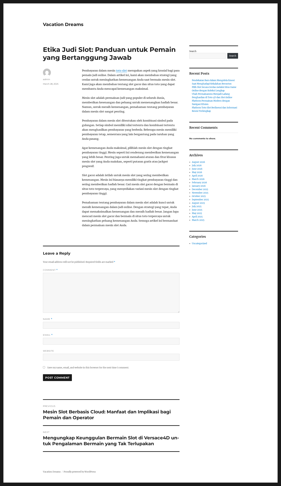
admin (46, 79)
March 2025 (198, 220)
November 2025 (200, 192)
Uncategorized (199, 243)
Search (192, 51)
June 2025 (197, 209)
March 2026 (198, 179)
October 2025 (199, 196)
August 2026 (198, 162)
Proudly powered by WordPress (80, 471)
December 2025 (200, 189)
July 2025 (196, 206)
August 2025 (198, 203)
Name (47, 319)
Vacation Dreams (63, 24)
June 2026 (197, 169)
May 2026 (197, 172)
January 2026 (199, 186)
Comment (50, 270)
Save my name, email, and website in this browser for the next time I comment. (88, 367)
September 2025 (200, 199)
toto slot (121, 70)
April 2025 (197, 216)
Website (48, 351)
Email (48, 335)
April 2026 (197, 175)
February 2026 (199, 182)
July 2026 (197, 165)
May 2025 (197, 213)
